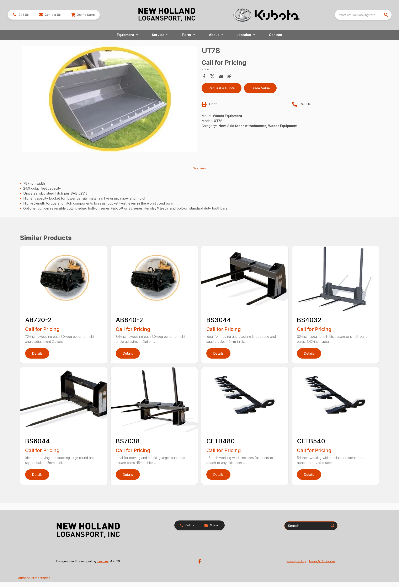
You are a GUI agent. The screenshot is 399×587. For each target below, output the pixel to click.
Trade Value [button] (260, 88)
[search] (387, 15)
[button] (21, 14)
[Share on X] (212, 76)
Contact (275, 35)
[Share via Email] (220, 76)
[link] (83, 14)
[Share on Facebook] (204, 76)
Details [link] (37, 353)
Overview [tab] (199, 168)
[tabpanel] (109, 99)
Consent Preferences (33, 578)
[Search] (332, 525)
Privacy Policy (296, 561)
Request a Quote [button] (221, 88)
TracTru (102, 561)
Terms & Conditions (322, 561)
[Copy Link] (229, 76)
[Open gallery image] (109, 99)
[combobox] (363, 15)
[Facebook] (199, 561)
